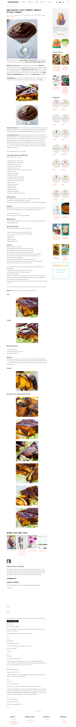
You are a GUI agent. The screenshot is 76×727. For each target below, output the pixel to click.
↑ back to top (38, 711)
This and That (13, 6)
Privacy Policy (12, 723)
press (14, 720)
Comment (9, 587)
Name (8, 606)
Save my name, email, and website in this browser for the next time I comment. (26, 618)
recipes (23, 2)
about (36, 2)
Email (8, 611)
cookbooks (30, 2)
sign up (30, 719)
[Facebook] (57, 2)
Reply (8, 638)
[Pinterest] (63, 2)
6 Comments (12, 16)
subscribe (42, 2)
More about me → (61, 34)
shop (64, 719)
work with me (47, 719)
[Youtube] (60, 2)
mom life (49, 2)
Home (8, 6)
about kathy (14, 719)
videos (64, 723)
